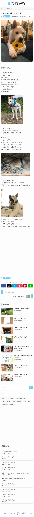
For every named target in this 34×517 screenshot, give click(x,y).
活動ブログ (6, 16)
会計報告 (11, 398)
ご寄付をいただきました (8, 463)
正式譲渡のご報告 (6, 401)
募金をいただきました (8, 457)
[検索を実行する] (31, 387)
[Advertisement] (17, 255)
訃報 (25, 401)
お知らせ (4, 398)
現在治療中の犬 (17, 401)
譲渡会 (30, 401)
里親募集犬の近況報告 (7, 404)
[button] (3, 285)
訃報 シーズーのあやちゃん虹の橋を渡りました (15, 474)
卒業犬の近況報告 (20, 398)
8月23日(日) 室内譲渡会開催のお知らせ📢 (13, 479)
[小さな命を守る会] (17, 3)
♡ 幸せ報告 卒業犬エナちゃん (10, 452)
